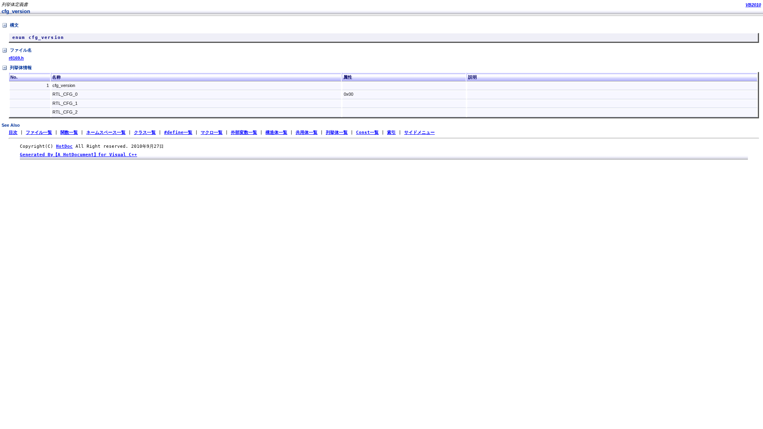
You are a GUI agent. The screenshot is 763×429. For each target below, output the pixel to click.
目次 (13, 132)
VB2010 (753, 4)
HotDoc (64, 146)
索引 (391, 132)
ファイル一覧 (39, 132)
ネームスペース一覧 (106, 132)
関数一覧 (69, 132)
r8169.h (16, 58)
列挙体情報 (21, 67)
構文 (14, 25)
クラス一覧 (145, 132)
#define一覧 (178, 132)
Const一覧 (367, 132)
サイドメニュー (419, 132)
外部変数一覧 (244, 132)
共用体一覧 (307, 132)
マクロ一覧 (212, 132)
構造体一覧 (276, 132)
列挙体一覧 (337, 132)
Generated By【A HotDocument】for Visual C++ (78, 154)
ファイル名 (21, 50)
